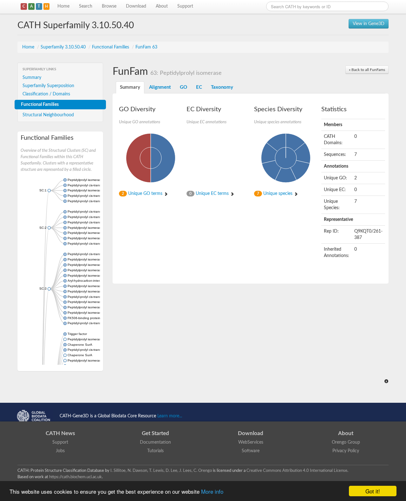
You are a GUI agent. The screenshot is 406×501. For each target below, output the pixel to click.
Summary (32, 77)
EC (199, 87)
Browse (109, 6)
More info (212, 491)
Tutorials (155, 451)
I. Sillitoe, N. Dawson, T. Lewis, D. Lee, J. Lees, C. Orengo (161, 470)
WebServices (250, 442)
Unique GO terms (143, 193)
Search (85, 6)
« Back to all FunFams (367, 70)
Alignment (160, 87)
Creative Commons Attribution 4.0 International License (296, 470)
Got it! (372, 491)
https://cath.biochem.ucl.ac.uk (75, 477)
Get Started (155, 433)
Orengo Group (346, 442)
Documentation (155, 442)
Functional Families (111, 47)
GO (183, 87)
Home (63, 6)
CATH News (60, 433)
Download (136, 6)
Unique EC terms (209, 193)
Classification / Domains (46, 94)
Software (250, 451)
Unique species (275, 193)
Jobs (60, 451)
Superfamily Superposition (48, 86)
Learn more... (169, 416)
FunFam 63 (146, 47)
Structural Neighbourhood (48, 115)
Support (185, 6)
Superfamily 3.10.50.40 (64, 47)
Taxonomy (222, 87)
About (162, 6)
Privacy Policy (345, 451)
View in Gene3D (368, 24)
